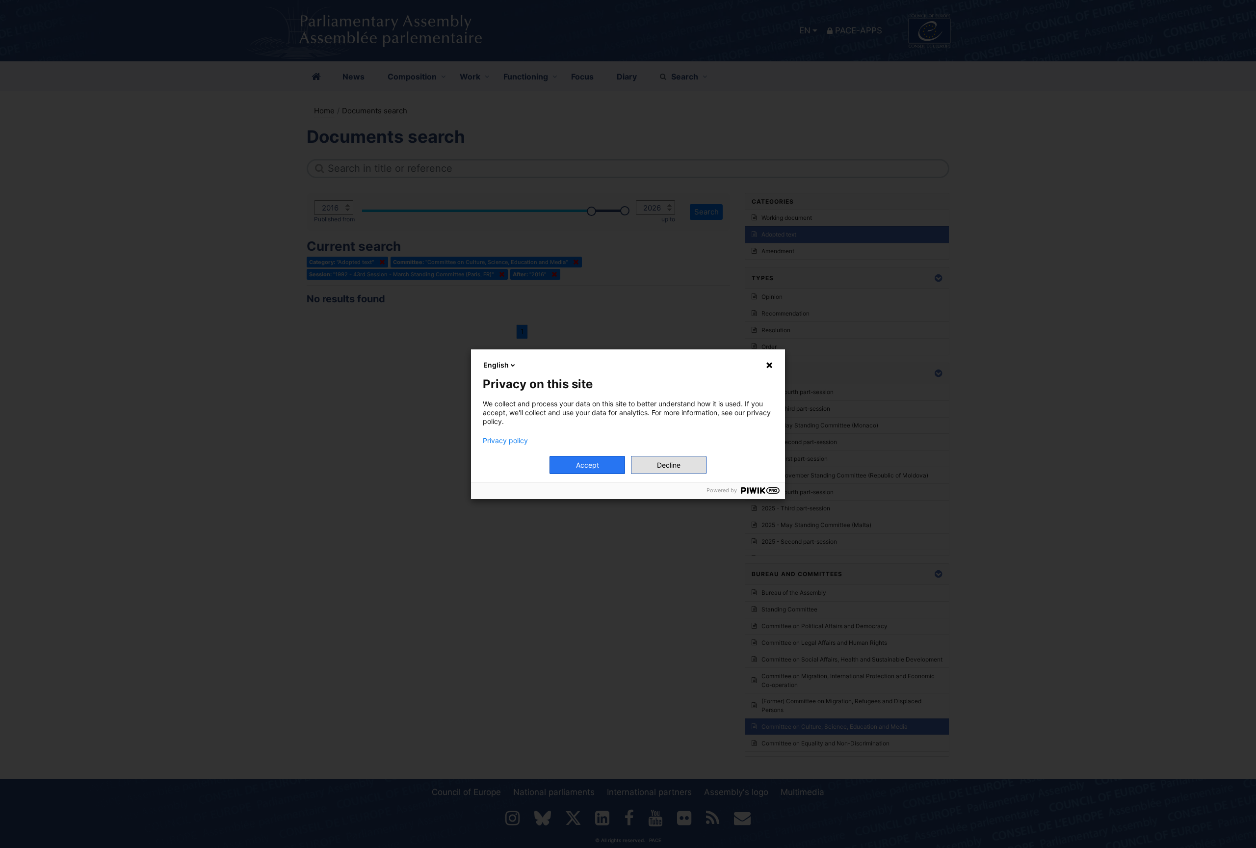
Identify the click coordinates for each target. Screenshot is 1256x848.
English (496, 365)
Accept (587, 465)
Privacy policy (505, 441)
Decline (668, 465)
